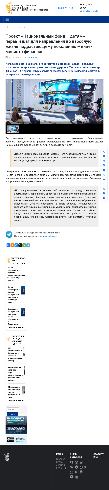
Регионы (61, 468)
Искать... (12, 414)
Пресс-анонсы (60, 463)
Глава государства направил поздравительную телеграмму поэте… (16, 273)
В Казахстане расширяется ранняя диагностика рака (14, 392)
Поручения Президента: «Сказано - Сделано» (18, 340)
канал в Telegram (48, 236)
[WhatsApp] (24, 245)
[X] (20, 245)
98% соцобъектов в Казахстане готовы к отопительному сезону (15, 354)
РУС (65, 8)
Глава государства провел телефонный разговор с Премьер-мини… (14, 294)
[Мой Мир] (16, 245)
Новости (32, 57)
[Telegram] (28, 245)
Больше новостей (16, 327)
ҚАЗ (59, 8)
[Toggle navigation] (7, 19)
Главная (60, 459)
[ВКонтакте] (8, 245)
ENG (71, 8)
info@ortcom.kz (90, 11)
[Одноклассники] (12, 245)
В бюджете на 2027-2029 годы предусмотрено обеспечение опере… (15, 373)
